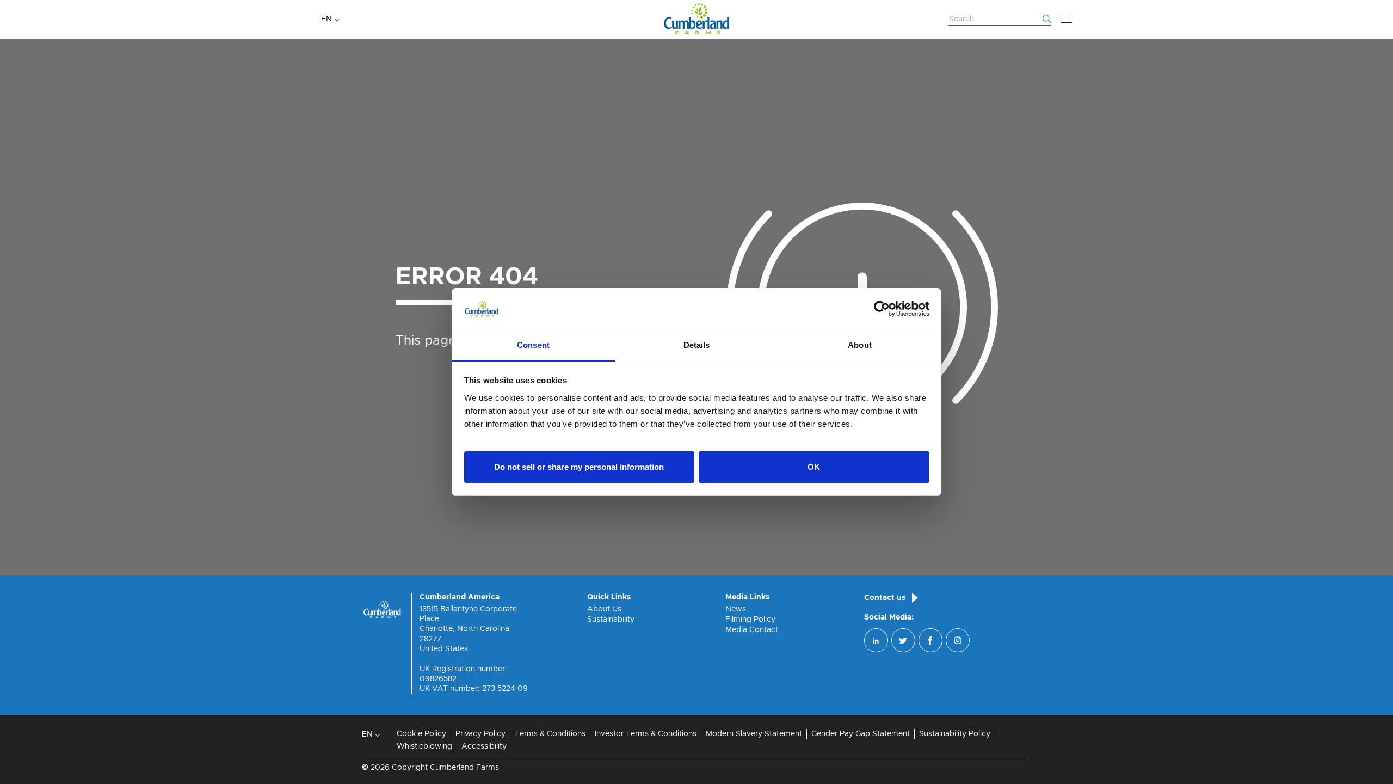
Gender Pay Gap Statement (860, 734)
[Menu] (1066, 19)
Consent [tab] (533, 345)
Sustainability (610, 619)
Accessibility (484, 746)
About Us (604, 609)
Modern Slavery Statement (754, 734)
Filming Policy (750, 619)
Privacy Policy (480, 734)
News (735, 609)
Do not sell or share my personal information (579, 466)
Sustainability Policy (954, 734)
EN (326, 19)
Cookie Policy (421, 734)
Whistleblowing (424, 746)
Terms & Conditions (550, 734)
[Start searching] (1047, 19)
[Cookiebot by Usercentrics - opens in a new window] (881, 309)
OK (814, 466)
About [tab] (860, 345)
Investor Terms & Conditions (645, 734)
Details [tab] (696, 345)
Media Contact (751, 630)
